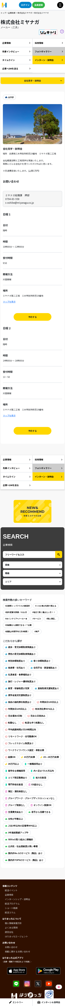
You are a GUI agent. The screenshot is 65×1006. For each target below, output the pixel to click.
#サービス (37, 619)
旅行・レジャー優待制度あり (22, 681)
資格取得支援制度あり (48, 688)
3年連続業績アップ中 (18, 832)
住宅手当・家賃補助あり (45, 667)
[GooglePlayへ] (48, 971)
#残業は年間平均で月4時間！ (17, 631)
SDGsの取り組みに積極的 (20, 839)
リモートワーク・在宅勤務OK (22, 736)
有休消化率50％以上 (44, 709)
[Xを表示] (38, 983)
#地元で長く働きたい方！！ (43, 612)
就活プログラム (12, 903)
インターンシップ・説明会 (17, 899)
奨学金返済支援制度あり (19, 695)
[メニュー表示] (60, 5)
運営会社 (9, 931)
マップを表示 (9, 301)
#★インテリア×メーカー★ (16, 619)
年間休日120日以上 (49, 702)
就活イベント (11, 890)
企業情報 (6, 42)
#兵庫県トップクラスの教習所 (17, 606)
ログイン (25, 4)
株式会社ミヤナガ (25, 12)
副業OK (12, 757)
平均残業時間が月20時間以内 (22, 729)
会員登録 (38, 4)
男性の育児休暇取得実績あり (22, 654)
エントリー (18, 1002)
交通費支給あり (15, 812)
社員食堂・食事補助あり (19, 674)
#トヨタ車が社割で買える (45, 606)
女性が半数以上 (15, 819)
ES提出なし (37, 784)
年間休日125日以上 (17, 709)
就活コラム (10, 912)
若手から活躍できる (40, 812)
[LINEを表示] (16, 983)
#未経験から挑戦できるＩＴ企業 (18, 625)
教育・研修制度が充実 (18, 688)
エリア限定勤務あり (17, 777)
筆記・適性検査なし (17, 791)
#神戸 (36, 631)
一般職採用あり (35, 764)
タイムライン (8, 60)
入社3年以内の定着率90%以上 (22, 825)
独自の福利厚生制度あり (19, 702)
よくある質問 (11, 927)
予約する (32, 316)
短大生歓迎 (41, 777)
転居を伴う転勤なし (34, 722)
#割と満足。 (51, 619)
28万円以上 (13, 764)
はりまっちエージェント (16, 936)
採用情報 (39, 42)
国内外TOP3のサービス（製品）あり (25, 860)
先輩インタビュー (10, 51)
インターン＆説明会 (50, 1002)
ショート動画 (11, 908)
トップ (3, 12)
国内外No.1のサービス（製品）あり (25, 853)
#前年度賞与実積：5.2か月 (16, 612)
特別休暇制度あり (16, 661)
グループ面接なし (16, 805)
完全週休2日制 (15, 716)
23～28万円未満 (51, 757)
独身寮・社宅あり (16, 667)
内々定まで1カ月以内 (44, 771)
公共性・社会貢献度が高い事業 (23, 846)
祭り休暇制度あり (42, 661)
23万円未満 (29, 757)
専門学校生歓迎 (15, 784)
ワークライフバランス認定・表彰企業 (26, 750)
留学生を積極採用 (16, 771)
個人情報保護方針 (13, 923)
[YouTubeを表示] (48, 983)
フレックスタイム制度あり (21, 743)
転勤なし (12, 722)
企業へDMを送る (10, 68)
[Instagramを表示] (27, 983)
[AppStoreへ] (17, 971)
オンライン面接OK (43, 805)
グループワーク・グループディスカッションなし (31, 798)
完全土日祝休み (38, 716)
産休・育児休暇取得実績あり (22, 647)
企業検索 (11, 12)
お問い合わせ (11, 947)
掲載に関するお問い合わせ (17, 951)
